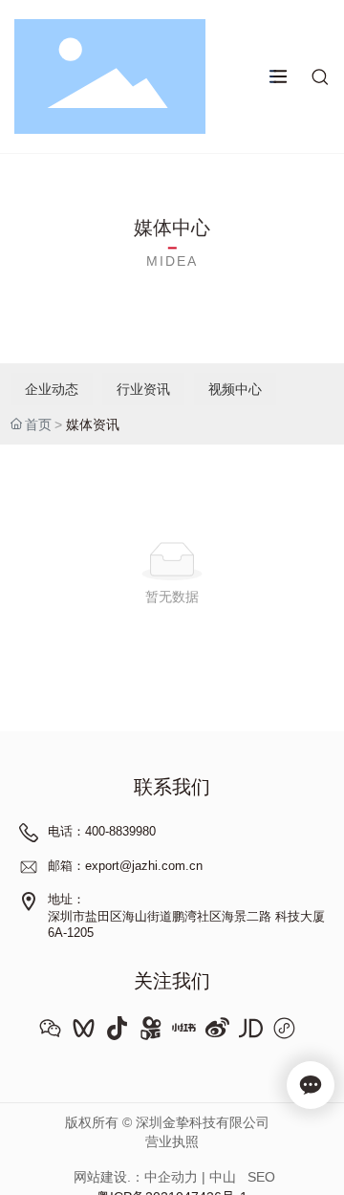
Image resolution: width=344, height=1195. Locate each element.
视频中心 (235, 389)
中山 (222, 1176)
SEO (261, 1176)
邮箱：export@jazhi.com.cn (125, 865)
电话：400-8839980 (102, 831)
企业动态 (51, 389)
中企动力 (171, 1176)
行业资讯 (143, 389)
